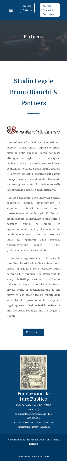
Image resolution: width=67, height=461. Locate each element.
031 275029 (33, 418)
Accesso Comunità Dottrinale (48, 10)
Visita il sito (33, 332)
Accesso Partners (27, 7)
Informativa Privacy (28, 426)
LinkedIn (45, 426)
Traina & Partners (39, 456)
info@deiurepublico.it (34, 413)
